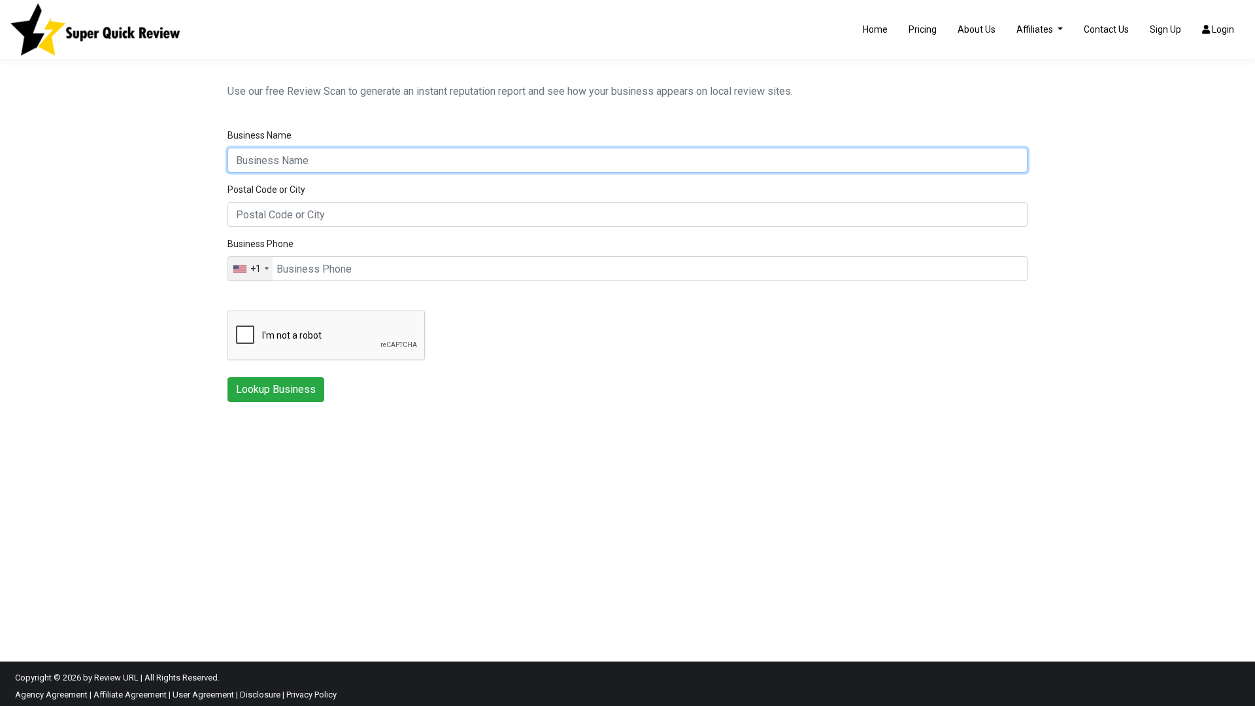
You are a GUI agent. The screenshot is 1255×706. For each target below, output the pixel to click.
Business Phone (260, 244)
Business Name (259, 135)
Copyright (33, 677)
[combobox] (250, 268)
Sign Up (1165, 29)
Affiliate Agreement (130, 694)
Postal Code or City (266, 189)
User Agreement (203, 694)
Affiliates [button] (1035, 29)
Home (875, 29)
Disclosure (260, 694)
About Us (977, 29)
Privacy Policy (311, 694)
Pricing (923, 29)
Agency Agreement (51, 694)
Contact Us (1106, 29)
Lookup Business (276, 389)
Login (1222, 29)
